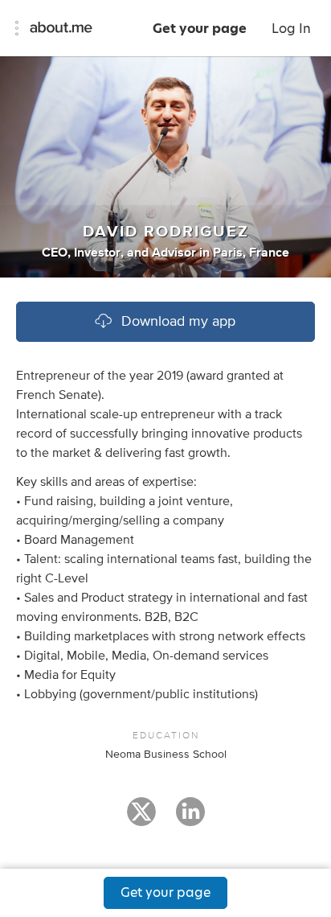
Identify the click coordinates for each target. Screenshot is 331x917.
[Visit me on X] (141, 819)
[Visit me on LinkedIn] (190, 819)
